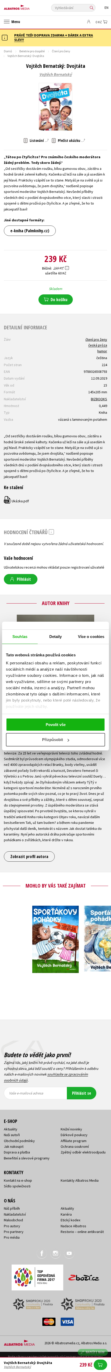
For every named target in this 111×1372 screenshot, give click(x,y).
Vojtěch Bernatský (55, 74)
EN (106, 7)
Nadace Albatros (73, 1226)
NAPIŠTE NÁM (95, 1352)
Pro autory (12, 1226)
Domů (8, 51)
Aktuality (10, 1129)
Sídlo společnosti (17, 1186)
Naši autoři (12, 1135)
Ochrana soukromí (75, 1146)
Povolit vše (56, 724)
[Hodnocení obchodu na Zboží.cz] (84, 1275)
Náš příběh (12, 1208)
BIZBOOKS (99, 399)
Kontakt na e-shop (18, 1180)
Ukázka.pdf (16, 501)
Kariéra (66, 1214)
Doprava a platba (17, 1152)
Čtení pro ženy (61, 51)
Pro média (12, 1237)
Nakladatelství (15, 1214)
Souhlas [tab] (19, 636)
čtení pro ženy (96, 339)
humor (102, 351)
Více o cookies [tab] (91, 636)
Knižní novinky (71, 1129)
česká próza (97, 345)
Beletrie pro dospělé (32, 51)
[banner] (27, 6)
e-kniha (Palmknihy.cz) (29, 231)
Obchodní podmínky (19, 1140)
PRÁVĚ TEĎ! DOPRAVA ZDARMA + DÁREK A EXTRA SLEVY (53, 37)
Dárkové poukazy (74, 1135)
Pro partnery (13, 1231)
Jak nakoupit (13, 1146)
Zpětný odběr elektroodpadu (83, 1152)
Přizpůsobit (52, 739)
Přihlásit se (81, 1093)
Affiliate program (73, 1140)
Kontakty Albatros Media (80, 1180)
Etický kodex (70, 1220)
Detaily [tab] (55, 636)
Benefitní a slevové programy (27, 1158)
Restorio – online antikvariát (82, 1231)
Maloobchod (13, 1220)
